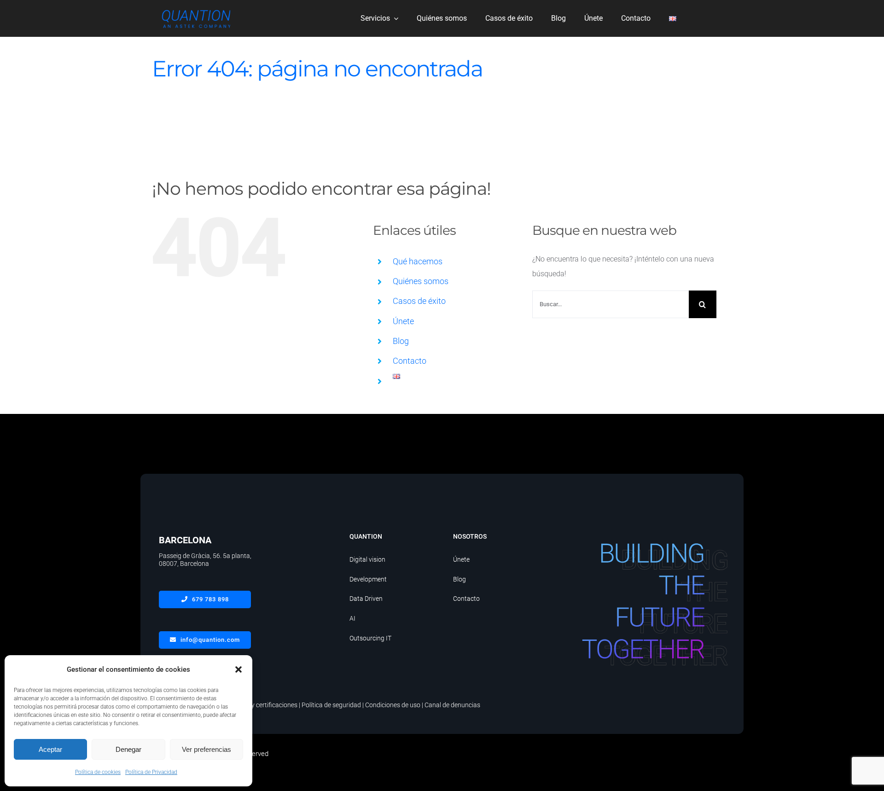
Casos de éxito (419, 301)
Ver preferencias (206, 749)
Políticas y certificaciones (261, 705)
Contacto (409, 361)
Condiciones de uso (392, 705)
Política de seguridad (331, 705)
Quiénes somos (420, 281)
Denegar (128, 749)
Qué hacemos (417, 261)
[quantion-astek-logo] (195, 10)
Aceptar (50, 749)
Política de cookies (98, 772)
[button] (238, 669)
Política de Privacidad (151, 772)
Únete (403, 321)
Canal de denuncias (452, 705)
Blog (401, 341)
